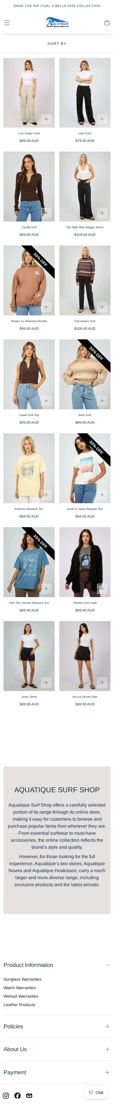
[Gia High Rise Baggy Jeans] (84, 186)
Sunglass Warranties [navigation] (23, 979)
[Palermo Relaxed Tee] (29, 468)
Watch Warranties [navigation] (20, 987)
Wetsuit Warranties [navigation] (21, 996)
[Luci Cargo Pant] (29, 93)
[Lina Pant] (84, 93)
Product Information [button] (28, 965)
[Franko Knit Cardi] (84, 562)
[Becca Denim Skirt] (84, 656)
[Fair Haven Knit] (84, 280)
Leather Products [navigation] (19, 1004)
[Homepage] (57, 22)
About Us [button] (15, 1049)
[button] (7, 22)
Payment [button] (15, 1072)
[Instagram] (6, 1095)
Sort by (57, 44)
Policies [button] (13, 1026)
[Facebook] (17, 1095)
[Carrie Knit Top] (29, 374)
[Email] (29, 1095)
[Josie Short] (29, 656)
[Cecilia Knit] (29, 186)
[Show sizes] (46, 119)
